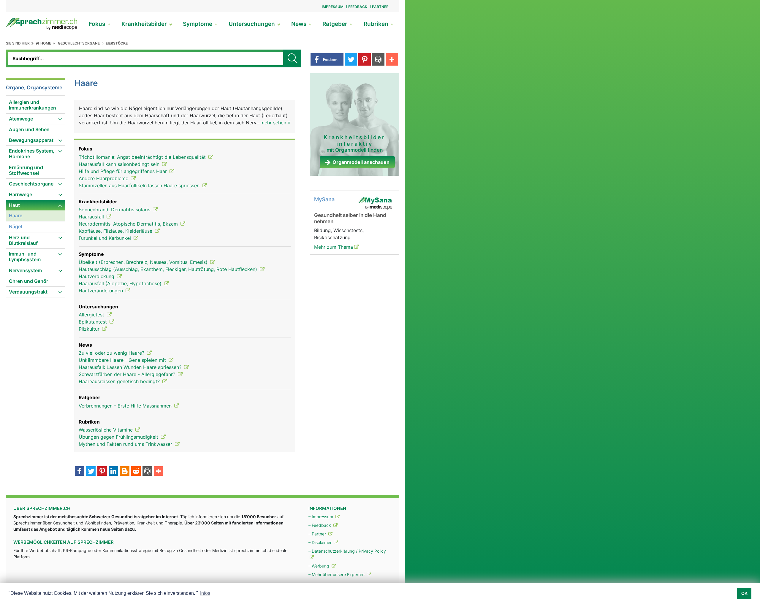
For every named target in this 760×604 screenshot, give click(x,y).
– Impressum (321, 516)
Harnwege (20, 194)
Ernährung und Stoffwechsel (26, 170)
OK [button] (744, 593)
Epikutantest (93, 322)
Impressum (332, 6)
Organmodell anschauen (361, 162)
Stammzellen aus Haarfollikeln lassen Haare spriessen (140, 185)
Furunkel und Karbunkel (105, 238)
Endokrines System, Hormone (31, 153)
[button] (327, 59)
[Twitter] (91, 471)
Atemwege (21, 119)
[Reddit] (136, 471)
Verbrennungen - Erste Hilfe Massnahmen (126, 406)
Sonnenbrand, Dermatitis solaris (115, 210)
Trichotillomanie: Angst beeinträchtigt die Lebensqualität (143, 157)
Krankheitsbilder (144, 23)
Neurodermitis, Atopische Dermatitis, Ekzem (129, 224)
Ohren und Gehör (28, 281)
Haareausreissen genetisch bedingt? (120, 381)
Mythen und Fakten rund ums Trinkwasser (126, 444)
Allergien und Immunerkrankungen (32, 105)
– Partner (317, 533)
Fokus (98, 23)
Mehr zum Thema (333, 247)
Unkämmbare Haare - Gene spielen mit (123, 360)
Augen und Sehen (29, 129)
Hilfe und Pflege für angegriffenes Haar (123, 171)
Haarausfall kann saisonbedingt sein (120, 164)
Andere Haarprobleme (104, 178)
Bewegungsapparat (31, 140)
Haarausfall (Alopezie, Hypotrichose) (121, 283)
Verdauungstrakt (28, 292)
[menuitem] (35, 105)
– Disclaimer (320, 542)
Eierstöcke (117, 43)
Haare (15, 215)
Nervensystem (25, 270)
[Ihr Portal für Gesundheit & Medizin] (41, 23)
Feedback (357, 6)
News (299, 23)
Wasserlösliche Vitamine (106, 430)
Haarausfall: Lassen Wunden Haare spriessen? (131, 367)
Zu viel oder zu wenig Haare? (112, 353)
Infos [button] (205, 593)
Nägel (15, 226)
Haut (14, 205)
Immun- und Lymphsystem (25, 256)
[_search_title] (292, 58)
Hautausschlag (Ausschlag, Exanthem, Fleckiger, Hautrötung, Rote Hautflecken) (169, 269)
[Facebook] (79, 471)
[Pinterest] (102, 471)
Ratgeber (335, 23)
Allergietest (92, 315)
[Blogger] (124, 471)
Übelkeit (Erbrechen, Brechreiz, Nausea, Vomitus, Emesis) (144, 262)
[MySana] (375, 203)
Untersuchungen (252, 23)
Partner (380, 6)
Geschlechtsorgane (79, 43)
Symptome (198, 23)
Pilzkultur (90, 329)
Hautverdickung (97, 276)
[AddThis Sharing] (158, 471)
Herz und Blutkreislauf (23, 240)
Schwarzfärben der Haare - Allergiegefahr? (128, 374)
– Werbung (319, 565)
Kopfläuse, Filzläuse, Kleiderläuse (116, 231)
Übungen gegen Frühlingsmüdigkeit (119, 437)
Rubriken (377, 23)
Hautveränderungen (101, 291)
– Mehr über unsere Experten (337, 574)
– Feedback (320, 525)
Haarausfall (92, 217)
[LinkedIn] (113, 471)
